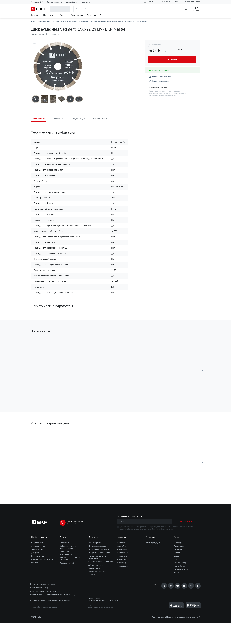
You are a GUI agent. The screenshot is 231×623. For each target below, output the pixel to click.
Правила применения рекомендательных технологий (51, 600)
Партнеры (91, 15)
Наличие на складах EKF (161, 77)
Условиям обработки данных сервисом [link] (41, 607)
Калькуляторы (77, 15)
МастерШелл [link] (122, 549)
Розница (34, 563)
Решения (35, 15)
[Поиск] (186, 9)
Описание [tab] (58, 119)
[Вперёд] (202, 370)
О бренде (178, 543)
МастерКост (121, 543)
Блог (176, 576)
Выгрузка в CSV (94, 568)
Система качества (181, 569)
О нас (62, 15)
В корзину (45, 396)
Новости (177, 553)
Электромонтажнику (54, 2)
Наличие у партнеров (160, 81)
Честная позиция (181, 563)
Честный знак (179, 566)
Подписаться (186, 521)
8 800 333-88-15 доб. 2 (169, 93)
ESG (176, 559)
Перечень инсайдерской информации (45, 591)
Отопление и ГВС (67, 563)
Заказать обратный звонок (76, 524)
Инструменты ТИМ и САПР (99, 549)
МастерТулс (121, 546)
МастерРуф (121, 563)
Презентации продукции (98, 546)
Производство (179, 546)
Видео (176, 556)
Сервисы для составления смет (100, 562)
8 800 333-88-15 (75, 521)
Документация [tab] (78, 119)
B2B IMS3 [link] (166, 2)
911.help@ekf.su (154, 95)
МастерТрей (122, 556)
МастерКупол (122, 553)
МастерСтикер (122, 566)
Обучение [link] (177, 2)
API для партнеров (95, 565)
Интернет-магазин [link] (192, 2)
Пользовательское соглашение (42, 584)
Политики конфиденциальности (163, 529)
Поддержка (48, 15)
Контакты (177, 572)
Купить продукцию (152, 543)
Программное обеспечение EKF (101, 553)
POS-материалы (94, 543)
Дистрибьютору (72, 2)
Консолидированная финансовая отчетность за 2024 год (52, 595)
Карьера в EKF (180, 549)
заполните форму (169, 95)
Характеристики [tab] (38, 119)
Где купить (104, 15)
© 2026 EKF (36, 617)
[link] (164, 586)
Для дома (86, 2)
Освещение (64, 543)
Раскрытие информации (40, 588)
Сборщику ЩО (37, 2)
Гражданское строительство (42, 559)
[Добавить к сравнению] (66, 396)
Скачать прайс (152, 2)
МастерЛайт (122, 559)
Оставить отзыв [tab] (100, 119)
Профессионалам (39, 537)
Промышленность (38, 556)
